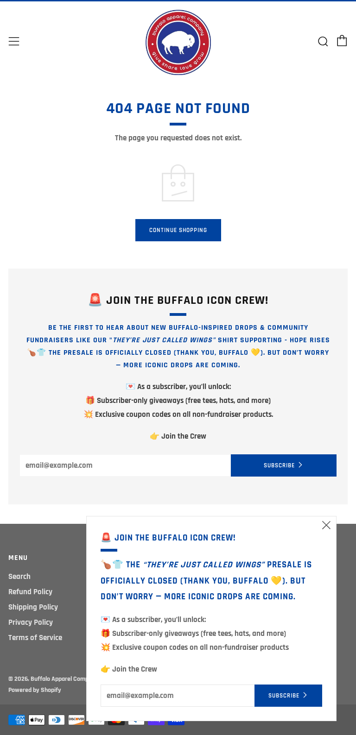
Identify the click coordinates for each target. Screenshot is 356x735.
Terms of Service (35, 638)
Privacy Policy (30, 622)
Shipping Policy (33, 607)
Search (19, 577)
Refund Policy (30, 592)
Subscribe (279, 465)
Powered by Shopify (34, 690)
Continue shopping (178, 230)
